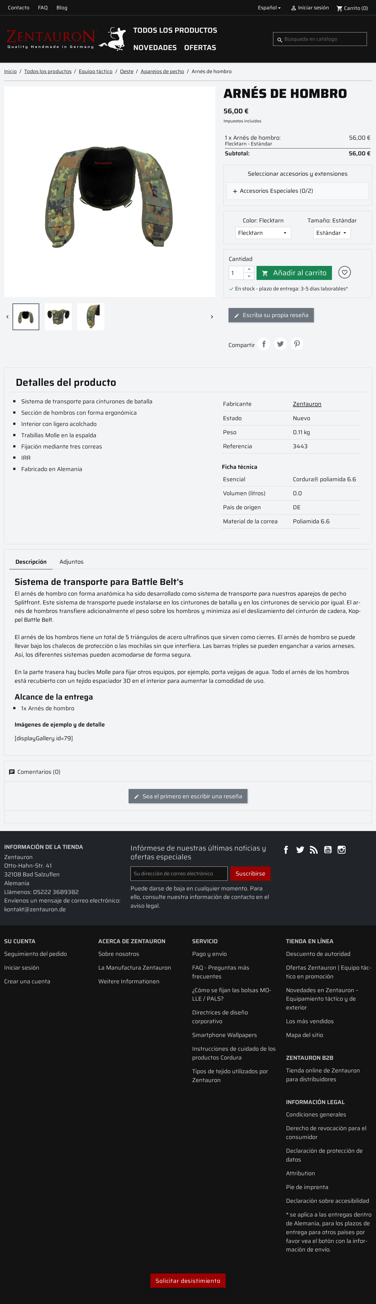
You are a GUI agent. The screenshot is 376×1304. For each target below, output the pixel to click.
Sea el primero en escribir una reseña (191, 796)
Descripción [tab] (31, 561)
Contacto (18, 8)
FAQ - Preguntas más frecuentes (220, 972)
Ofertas (200, 47)
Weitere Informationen (129, 981)
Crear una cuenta (27, 981)
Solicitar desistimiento (188, 1280)
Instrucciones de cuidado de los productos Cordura (234, 1053)
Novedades (155, 47)
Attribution (300, 1173)
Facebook (286, 850)
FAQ (43, 8)
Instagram (342, 850)
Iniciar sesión (21, 967)
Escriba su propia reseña (275, 315)
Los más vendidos (310, 1021)
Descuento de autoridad (318, 953)
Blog (61, 8)
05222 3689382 (56, 891)
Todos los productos (175, 30)
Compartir (263, 343)
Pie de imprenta (307, 1187)
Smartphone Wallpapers (224, 1034)
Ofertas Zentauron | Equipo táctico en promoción (328, 972)
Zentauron (307, 403)
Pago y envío (209, 953)
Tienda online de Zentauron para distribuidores (323, 1075)
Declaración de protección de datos (324, 1155)
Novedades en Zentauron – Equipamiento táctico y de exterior (322, 999)
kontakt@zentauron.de (35, 909)
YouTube (328, 850)
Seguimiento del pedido (35, 953)
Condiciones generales (316, 1114)
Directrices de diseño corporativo (220, 1017)
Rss (314, 850)
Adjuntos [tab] (71, 561)
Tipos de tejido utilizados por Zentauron (230, 1076)
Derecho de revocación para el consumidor (326, 1132)
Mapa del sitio (304, 1034)
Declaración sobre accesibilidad (327, 1200)
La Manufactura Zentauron (134, 967)
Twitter (301, 850)
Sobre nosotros (118, 953)
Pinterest (297, 343)
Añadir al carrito (294, 273)
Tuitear (280, 343)
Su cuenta (20, 941)
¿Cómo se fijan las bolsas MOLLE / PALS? (231, 994)
